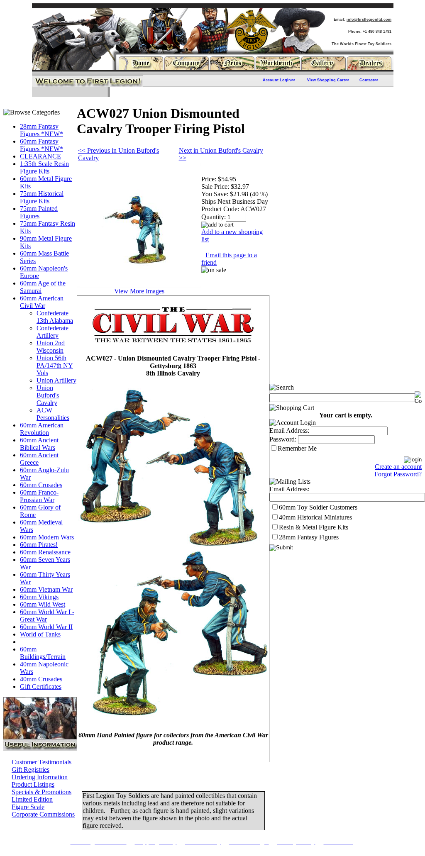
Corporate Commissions (43, 814)
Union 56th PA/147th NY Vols (55, 365)
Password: (282, 439)
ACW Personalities (53, 414)
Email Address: (289, 430)
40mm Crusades (41, 679)
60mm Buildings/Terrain (43, 653)
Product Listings (33, 784)
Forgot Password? (398, 474)
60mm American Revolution (42, 429)
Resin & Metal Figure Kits (313, 527)
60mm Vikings (39, 596)
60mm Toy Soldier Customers (318, 507)
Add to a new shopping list (232, 235)
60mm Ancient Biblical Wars (39, 444)
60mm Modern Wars (47, 537)
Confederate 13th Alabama (55, 317)
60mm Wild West (42, 604)
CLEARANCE (40, 156)
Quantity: (213, 216)
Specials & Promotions (41, 791)
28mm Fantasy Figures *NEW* (41, 130)
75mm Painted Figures (39, 212)
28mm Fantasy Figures (309, 537)
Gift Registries (30, 769)
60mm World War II (46, 626)
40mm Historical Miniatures (315, 517)
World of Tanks (40, 634)
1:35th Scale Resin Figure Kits (44, 167)
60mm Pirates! (39, 544)
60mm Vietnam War (46, 589)
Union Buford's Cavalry (48, 395)
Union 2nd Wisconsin (51, 346)
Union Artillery (56, 380)
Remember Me (297, 448)
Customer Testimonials (41, 762)
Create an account (398, 466)
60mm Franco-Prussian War (39, 496)
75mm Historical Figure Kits (42, 197)
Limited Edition (32, 799)
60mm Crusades (41, 484)
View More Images (139, 291)
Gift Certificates (40, 686)
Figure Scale (28, 806)
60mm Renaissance (45, 552)
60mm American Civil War (42, 302)
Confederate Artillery (52, 331)
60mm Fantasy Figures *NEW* (41, 145)
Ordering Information (40, 776)
